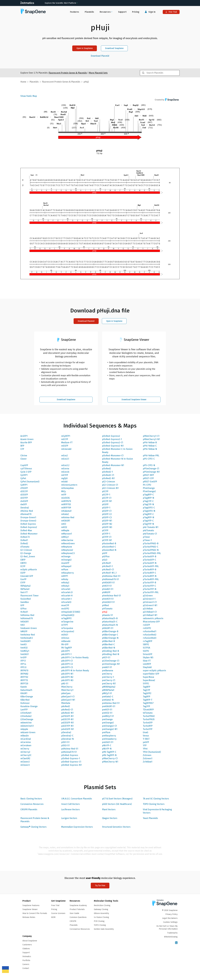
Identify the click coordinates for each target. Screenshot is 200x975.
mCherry (24, 748)
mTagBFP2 (66, 618)
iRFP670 (24, 670)
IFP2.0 (23, 667)
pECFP (105, 491)
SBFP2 (146, 644)
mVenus (65, 638)
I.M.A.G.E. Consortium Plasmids (76, 798)
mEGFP (64, 445)
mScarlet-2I (67, 592)
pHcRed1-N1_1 (109, 573)
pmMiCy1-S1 (108, 716)
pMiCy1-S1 (107, 693)
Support (122, 12)
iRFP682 (24, 673)
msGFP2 (65, 608)
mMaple (65, 530)
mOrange (65, 556)
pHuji (104, 612)
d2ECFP (24, 491)
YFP (145, 745)
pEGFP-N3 (107, 527)
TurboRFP (148, 726)
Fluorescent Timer (29, 595)
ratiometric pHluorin (153, 618)
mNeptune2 (67, 550)
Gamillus (24, 602)
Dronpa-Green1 (28, 517)
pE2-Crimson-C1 (110, 485)
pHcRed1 (106, 563)
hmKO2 (24, 647)
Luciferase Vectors (70, 809)
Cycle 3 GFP (25, 472)
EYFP (22, 582)
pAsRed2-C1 (67, 709)
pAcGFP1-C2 (67, 664)
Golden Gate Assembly (104, 929)
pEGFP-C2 (107, 514)
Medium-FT (67, 442)
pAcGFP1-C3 (67, 667)
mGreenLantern (69, 485)
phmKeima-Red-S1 (111, 595)
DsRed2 (24, 543)
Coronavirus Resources (32, 804)
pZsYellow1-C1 (150, 612)
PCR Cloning (99, 921)
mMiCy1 (65, 537)
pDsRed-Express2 (111, 436)
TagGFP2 (147, 693)
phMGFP (106, 592)
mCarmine (25, 742)
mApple (24, 729)
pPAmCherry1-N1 (151, 439)
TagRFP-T (147, 700)
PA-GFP (64, 644)
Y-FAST (146, 739)
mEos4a (65, 468)
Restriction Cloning (102, 905)
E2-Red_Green (27, 556)
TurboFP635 (149, 719)
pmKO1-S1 (107, 709)
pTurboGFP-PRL (151, 566)
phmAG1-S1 (107, 589)
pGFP (104, 553)
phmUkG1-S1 (108, 602)
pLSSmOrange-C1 (110, 660)
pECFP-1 (106, 494)
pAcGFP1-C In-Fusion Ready (75, 657)
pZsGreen (148, 595)
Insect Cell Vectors (70, 804)
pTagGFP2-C (149, 507)
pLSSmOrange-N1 (111, 664)
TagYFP (146, 706)
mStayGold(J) (67, 615)
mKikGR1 (65, 520)
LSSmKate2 (26, 716)
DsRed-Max (26, 530)
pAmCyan (65, 693)
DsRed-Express (28, 524)
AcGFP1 (23, 436)
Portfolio (26, 960)
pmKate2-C (107, 696)
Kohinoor (25, 703)
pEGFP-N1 (107, 520)
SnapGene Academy (78, 905)
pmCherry (107, 673)
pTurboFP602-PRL (152, 553)
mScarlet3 (66, 602)
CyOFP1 (23, 475)
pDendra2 (66, 732)
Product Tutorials (77, 909)
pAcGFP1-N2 (67, 677)
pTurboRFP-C (149, 573)
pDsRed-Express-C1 (71, 761)
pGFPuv (106, 556)
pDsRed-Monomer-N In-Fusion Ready (117, 460)
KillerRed (25, 700)
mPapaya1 (66, 566)
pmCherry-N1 (109, 683)
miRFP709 (66, 507)
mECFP (64, 439)
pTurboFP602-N (151, 550)
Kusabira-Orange (29, 706)
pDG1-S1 (65, 742)
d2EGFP (24, 494)
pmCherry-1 (108, 677)
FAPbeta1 (24, 589)
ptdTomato (148, 530)
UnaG (145, 732)
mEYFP (64, 475)
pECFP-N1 (107, 501)
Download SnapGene (114, 48)
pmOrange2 (108, 722)
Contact (25, 968)
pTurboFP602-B (150, 543)
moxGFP (65, 563)
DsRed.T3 (25, 537)
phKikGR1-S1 (108, 582)
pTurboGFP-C (149, 559)
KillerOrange (26, 696)
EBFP (22, 559)
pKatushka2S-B (110, 618)
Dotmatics (26, 956)
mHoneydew (67, 488)
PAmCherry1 (67, 690)
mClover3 (25, 765)
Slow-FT (147, 660)
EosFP (23, 579)
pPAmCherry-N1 (110, 761)
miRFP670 (66, 501)
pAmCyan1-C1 (67, 696)
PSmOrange (149, 488)
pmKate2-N (108, 700)
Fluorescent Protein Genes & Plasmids (34, 820)
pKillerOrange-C (110, 634)
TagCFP (146, 690)
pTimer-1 (147, 540)
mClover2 (25, 761)
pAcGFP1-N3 (67, 680)
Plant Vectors (109, 809)
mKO (63, 524)
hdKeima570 (26, 618)
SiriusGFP (147, 654)
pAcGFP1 (65, 651)
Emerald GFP (26, 576)
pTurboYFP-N (149, 589)
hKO (22, 625)
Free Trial (172, 12)
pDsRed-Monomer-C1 (112, 455)
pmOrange (107, 719)
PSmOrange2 (149, 491)
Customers (27, 945)
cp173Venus (26, 468)
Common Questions (78, 917)
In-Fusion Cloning (101, 917)
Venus (146, 735)
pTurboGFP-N (149, 563)
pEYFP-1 (106, 533)
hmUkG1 (24, 654)
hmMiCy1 (24, 651)
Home (23, 81)
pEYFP (105, 530)
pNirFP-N (107, 748)
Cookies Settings (170, 922)
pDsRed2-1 (107, 472)
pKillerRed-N (108, 647)
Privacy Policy (171, 914)
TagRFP (146, 696)
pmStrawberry (109, 739)
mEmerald (66, 449)
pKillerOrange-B (110, 631)
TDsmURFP (148, 709)
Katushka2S (26, 690)
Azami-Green (26, 439)
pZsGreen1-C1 (150, 602)
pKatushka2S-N (110, 625)
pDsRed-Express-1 (70, 758)
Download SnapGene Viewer (134, 399)
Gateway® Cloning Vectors (33, 827)
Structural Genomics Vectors (116, 827)
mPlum (64, 569)
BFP (22, 445)
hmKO (23, 644)
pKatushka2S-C (109, 621)
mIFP (63, 494)
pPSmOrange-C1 (151, 468)
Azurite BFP (26, 442)
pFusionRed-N (109, 550)
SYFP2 (146, 683)
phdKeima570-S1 (110, 579)
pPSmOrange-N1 (151, 472)
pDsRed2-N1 (108, 478)
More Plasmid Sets (98, 73)
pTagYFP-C (148, 520)
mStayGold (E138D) (70, 612)
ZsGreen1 (147, 758)
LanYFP (24, 709)
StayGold (147, 667)
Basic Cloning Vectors (31, 798)
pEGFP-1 (106, 507)
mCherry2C (25, 755)
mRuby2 (65, 582)
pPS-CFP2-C (149, 459)
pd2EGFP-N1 (67, 722)
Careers (25, 964)
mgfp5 (64, 478)
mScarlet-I (66, 599)
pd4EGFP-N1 (67, 729)
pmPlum (106, 732)
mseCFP (65, 605)
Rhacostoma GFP (151, 621)
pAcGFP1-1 (66, 654)
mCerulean (25, 745)
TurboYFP (147, 729)
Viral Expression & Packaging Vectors (157, 811)
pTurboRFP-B (149, 569)
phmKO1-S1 (107, 599)
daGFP (23, 504)
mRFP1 (64, 576)
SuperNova (148, 677)
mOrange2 (66, 559)
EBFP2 (23, 563)
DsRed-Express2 (28, 527)
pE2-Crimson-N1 (110, 488)
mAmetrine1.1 (27, 726)
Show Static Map (28, 96)
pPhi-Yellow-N (150, 449)
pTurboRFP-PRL (151, 579)
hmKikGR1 (25, 641)
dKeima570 (25, 514)
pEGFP (105, 504)
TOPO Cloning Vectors (153, 804)
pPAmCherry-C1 (110, 758)
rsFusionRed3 (149, 638)
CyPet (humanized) (29, 481)
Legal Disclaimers (170, 918)
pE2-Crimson (108, 481)
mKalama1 (66, 511)
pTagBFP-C (148, 494)
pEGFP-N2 (107, 524)
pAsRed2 (65, 706)
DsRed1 (24, 540)
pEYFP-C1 (106, 537)
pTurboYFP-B (149, 582)
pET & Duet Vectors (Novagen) (117, 798)
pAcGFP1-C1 (67, 660)
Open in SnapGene (84, 48)
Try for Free (100, 885)
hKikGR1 (24, 621)
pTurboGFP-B (149, 556)
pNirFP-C (106, 745)
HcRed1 (24, 612)
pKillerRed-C (108, 644)
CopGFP (24, 465)
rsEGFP (146, 625)
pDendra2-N (67, 739)
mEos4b (65, 472)
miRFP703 (66, 504)
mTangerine (67, 621)
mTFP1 (64, 625)
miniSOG (65, 498)
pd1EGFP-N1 (67, 716)
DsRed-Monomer (29, 533)
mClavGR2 (25, 758)
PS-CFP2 (147, 485)
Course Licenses (58, 913)
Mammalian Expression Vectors (77, 827)
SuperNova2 (149, 680)
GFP (22, 605)
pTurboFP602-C (150, 546)
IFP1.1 (23, 660)
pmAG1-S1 (107, 667)
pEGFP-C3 (107, 517)
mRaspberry (67, 573)
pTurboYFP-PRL (151, 592)
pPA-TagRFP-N (109, 755)
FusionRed (25, 599)
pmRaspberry (109, 735)
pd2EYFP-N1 (67, 726)
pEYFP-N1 (107, 540)
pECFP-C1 (106, 498)
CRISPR (73, 921)
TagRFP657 (148, 703)
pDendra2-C (67, 735)
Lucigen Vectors (69, 818)
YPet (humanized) (152, 752)
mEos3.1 (65, 459)
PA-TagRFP (66, 647)
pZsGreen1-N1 (150, 605)
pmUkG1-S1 (107, 742)
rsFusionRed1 (149, 631)
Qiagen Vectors (109, 818)
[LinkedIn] (176, 943)
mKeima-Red (67, 517)
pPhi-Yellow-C (150, 445)
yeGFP (146, 742)
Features (74, 12)
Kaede (23, 687)
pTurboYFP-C (149, 586)
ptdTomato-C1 (150, 533)
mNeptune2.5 (68, 553)
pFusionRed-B (109, 543)
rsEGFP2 (147, 628)
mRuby (64, 579)
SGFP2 (146, 651)
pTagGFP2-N (149, 511)
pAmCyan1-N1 (68, 700)
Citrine (23, 455)
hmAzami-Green (28, 628)
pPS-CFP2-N (149, 465)
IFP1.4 (23, 664)
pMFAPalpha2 (108, 687)
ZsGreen (147, 755)
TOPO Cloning (100, 925)
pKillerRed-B (108, 641)
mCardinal (25, 739)
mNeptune (66, 546)
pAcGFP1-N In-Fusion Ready (75, 670)
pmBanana (107, 670)
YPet (145, 748)
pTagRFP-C (148, 514)
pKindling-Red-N (110, 654)
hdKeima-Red (27, 615)
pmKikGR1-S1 (108, 706)
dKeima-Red (26, 511)
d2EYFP (24, 498)
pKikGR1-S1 (107, 628)
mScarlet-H (67, 595)
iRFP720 (24, 683)
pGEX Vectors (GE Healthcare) (117, 804)
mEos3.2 (65, 465)
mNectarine (67, 540)
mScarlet (65, 589)
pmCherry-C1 (108, 680)
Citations (26, 948)
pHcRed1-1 (107, 566)
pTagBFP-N (148, 498)
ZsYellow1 (147, 761)
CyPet (23, 478)
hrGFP (23, 657)
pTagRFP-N (148, 517)
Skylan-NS (148, 657)
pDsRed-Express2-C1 (112, 442)
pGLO (104, 559)
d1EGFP (24, 488)
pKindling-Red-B (110, 651)
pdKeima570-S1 (69, 752)
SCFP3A (146, 647)
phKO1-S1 (107, 586)
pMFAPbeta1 (108, 690)
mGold (64, 481)
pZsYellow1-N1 (150, 615)
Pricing (135, 12)
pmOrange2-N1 (109, 729)
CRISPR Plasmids (28, 809)
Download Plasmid (100, 56)
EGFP (22, 573)
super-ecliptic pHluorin (154, 670)
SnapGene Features (30, 905)
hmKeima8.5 (26, 638)
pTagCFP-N (148, 504)
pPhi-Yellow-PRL (151, 455)
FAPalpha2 (25, 586)
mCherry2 (25, 752)
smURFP (147, 664)
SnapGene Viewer (30, 909)
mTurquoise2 (67, 631)
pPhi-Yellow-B (150, 442)
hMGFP (23, 631)
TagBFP (146, 687)
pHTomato (107, 608)
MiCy (63, 491)
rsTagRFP (147, 641)
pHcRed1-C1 (108, 569)
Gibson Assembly (101, 913)
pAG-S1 (64, 683)
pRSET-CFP (148, 478)
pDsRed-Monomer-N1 (113, 465)
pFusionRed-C (109, 546)
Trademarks (172, 933)
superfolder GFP (151, 673)
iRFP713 (24, 680)
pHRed (105, 605)
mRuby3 (65, 586)
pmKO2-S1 (107, 713)
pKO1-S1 (106, 657)
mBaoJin (24, 735)
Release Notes (28, 917)
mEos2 (64, 455)
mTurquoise (67, 628)
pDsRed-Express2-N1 (113, 445)
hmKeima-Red (27, 634)
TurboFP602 (149, 716)
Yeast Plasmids (150, 818)
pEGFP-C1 (106, 511)
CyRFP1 (23, 485)
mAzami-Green (27, 732)
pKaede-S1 (107, 615)
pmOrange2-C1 (109, 726)
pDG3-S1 (65, 745)
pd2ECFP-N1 (67, 719)
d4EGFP (24, 501)
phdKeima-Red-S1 (111, 576)
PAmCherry (66, 687)
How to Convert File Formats (34, 913)
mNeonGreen (68, 543)
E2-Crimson (26, 550)
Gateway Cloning (101, 909)
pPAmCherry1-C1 (151, 436)
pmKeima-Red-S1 (110, 703)
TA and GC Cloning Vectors (156, 798)
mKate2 (65, 514)
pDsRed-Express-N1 (71, 765)
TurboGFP (148, 722)
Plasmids (89, 12)
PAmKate (65, 703)
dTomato (24, 546)
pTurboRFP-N (149, 576)
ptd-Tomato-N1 (150, 527)
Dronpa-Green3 (28, 520)
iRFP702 (24, 677)
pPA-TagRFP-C (109, 752)
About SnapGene (29, 941)
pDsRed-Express (69, 755)
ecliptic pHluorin (28, 569)
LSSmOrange (26, 719)
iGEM (53, 917)
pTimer (146, 537)
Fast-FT (24, 592)
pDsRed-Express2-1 (112, 439)
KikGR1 (23, 693)
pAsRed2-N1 (67, 713)
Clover (23, 459)
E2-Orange (25, 553)
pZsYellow (148, 608)
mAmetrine (26, 722)
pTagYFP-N (148, 524)
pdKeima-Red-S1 (69, 748)
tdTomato (148, 713)
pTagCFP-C (148, 501)
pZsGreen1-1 (149, 599)
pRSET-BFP (148, 475)
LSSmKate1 (25, 713)
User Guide (74, 913)
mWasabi (65, 641)
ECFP (22, 566)
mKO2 (64, 527)
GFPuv (23, 608)
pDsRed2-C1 (108, 475)
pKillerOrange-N (110, 638)
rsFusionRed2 (149, 634)
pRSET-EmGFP (150, 481)
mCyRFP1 (65, 436)
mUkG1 (64, 634)
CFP (22, 449)
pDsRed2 (106, 468)
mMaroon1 (66, 533)
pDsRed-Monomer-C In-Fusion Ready (117, 451)
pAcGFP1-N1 (67, 673)
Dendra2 (24, 507)
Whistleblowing (171, 937)
